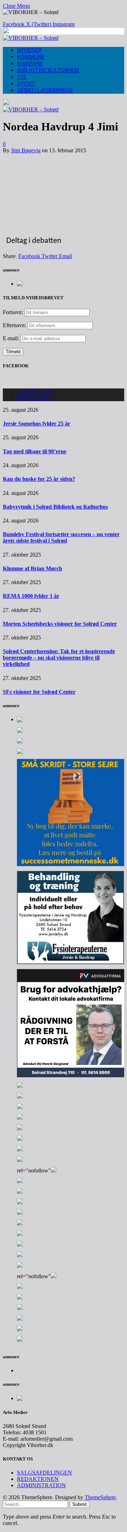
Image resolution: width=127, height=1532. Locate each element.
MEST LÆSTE (34, 398)
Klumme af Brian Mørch (32, 568)
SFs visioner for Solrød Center (39, 692)
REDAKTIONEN (38, 1479)
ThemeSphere (100, 1497)
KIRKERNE (30, 63)
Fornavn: (13, 312)
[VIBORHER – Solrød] (31, 38)
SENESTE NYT (36, 391)
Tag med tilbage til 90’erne (34, 451)
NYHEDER (29, 50)
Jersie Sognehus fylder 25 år (36, 424)
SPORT (26, 83)
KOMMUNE (31, 57)
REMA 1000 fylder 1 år (31, 596)
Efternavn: (14, 325)
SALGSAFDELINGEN (44, 1473)
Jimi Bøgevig (26, 150)
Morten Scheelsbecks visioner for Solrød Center (60, 624)
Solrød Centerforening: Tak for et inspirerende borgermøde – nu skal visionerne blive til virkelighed (59, 657)
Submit (79, 1504)
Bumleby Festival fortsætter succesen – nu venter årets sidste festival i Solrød (61, 537)
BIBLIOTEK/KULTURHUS (48, 70)
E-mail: (11, 338)
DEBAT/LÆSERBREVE (45, 90)
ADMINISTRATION (41, 1485)
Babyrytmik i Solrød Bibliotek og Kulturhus (55, 507)
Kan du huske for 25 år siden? (39, 479)
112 (21, 77)
